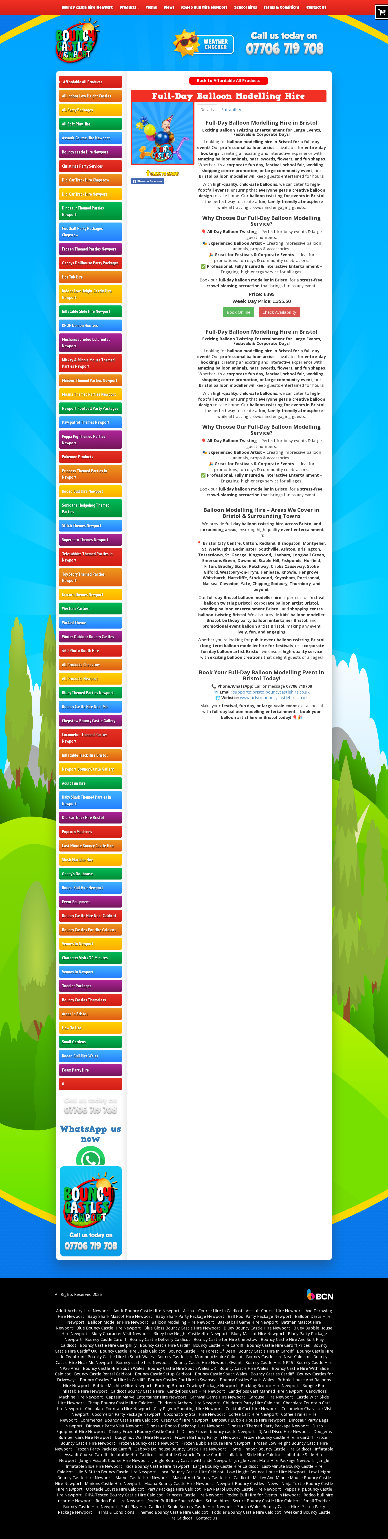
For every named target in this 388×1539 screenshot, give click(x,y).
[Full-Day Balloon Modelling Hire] (162, 133)
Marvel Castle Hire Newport (142, 1477)
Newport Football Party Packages (90, 408)
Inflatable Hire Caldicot (133, 1454)
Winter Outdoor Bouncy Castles (88, 637)
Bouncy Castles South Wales (247, 1379)
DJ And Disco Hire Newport (284, 1431)
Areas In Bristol (75, 1014)
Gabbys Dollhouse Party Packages (90, 263)
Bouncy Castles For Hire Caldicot (89, 930)
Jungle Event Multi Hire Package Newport (274, 1460)
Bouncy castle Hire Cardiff (165, 1345)
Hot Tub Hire (72, 277)
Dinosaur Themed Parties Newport (83, 211)
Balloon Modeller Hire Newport (118, 1322)
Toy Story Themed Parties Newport (83, 577)
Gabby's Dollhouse (77, 874)
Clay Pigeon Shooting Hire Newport (188, 1408)
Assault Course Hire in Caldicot (212, 1310)
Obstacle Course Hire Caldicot (115, 1489)
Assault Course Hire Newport (86, 138)
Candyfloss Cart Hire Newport (196, 1391)
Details (207, 109)
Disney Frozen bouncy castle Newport (218, 1431)
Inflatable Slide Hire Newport (86, 311)
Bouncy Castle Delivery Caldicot (160, 1339)
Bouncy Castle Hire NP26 (269, 1362)
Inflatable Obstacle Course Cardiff (191, 1454)
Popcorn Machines (77, 831)
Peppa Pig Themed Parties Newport (83, 439)
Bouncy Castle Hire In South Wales (121, 1356)
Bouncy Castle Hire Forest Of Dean (201, 1351)
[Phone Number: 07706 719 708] (285, 49)
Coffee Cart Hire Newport (253, 1414)
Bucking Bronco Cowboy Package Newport (196, 1385)
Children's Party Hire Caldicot (251, 1402)
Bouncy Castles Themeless (84, 1000)
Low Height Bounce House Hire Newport (266, 1471)
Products (128, 7)
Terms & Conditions (281, 7)
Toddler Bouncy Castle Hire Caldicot (246, 1512)
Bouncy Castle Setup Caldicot (163, 1374)
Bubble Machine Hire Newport (122, 1385)
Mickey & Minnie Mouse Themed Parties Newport (88, 363)
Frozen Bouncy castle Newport (148, 1443)
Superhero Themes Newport (85, 540)
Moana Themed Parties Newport (89, 394)
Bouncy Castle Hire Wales (243, 1368)
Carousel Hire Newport (271, 1397)
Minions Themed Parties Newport (89, 380)
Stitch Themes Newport (81, 525)
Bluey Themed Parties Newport (88, 693)
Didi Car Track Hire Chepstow (85, 180)
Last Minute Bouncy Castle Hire (88, 846)
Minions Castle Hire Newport (113, 1483)
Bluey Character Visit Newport (120, 1333)
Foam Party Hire (75, 1070)
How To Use (71, 1028)
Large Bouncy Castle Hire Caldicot (225, 1466)
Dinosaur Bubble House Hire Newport (248, 1420)
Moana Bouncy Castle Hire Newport (178, 1483)
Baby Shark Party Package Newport (190, 1316)
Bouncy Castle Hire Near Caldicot (89, 916)
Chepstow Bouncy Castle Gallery (88, 721)
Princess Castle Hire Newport (194, 1495)
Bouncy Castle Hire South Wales (113, 1368)
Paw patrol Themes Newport (86, 422)
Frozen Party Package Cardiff (103, 1449)
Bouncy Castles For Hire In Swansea (182, 1379)
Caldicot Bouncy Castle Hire (137, 1391)
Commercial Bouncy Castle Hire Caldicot (119, 1420)
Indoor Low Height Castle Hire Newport (87, 294)
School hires (245, 7)
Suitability (231, 109)
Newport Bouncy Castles (240, 1483)
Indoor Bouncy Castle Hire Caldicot (277, 1449)
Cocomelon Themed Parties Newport (85, 738)
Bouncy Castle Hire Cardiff (218, 1345)
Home (151, 7)
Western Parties (75, 608)
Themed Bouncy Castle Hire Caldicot (173, 1512)
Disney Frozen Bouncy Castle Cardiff (143, 1431)
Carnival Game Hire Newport (217, 1397)
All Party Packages (77, 110)
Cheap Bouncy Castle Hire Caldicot (121, 1402)
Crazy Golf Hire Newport (185, 1420)
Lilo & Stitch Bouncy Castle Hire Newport (116, 1471)
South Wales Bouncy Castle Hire (268, 1506)
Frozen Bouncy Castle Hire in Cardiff (278, 1437)
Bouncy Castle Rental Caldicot (103, 1374)
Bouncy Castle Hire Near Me (85, 706)
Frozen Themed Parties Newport (89, 249)
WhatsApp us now (90, 1134)
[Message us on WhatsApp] (90, 1160)
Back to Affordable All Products (228, 80)
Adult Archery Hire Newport (83, 1310)
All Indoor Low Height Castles (86, 96)
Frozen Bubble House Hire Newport (216, 1443)
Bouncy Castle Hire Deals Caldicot (132, 1351)
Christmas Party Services (82, 166)
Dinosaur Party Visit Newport (114, 1426)
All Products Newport (80, 678)
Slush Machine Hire (77, 859)
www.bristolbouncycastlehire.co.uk (274, 697)
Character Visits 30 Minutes (85, 958)
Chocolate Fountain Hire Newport (117, 1408)
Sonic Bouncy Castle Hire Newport (201, 1506)
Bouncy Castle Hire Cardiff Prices (278, 1345)
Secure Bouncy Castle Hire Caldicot (266, 1500)
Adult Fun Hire (74, 783)
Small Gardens (74, 1042)
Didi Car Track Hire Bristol (83, 817)
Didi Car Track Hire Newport (84, 194)
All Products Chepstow (81, 665)
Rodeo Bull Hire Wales (80, 1056)
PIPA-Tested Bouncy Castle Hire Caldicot (124, 1495)
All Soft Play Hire (76, 124)
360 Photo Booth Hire (80, 650)
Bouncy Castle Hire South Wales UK (182, 1368)
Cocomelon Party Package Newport (126, 1414)
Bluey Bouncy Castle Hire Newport (257, 1328)
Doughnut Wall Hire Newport (143, 1437)
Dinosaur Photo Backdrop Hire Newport (185, 1426)
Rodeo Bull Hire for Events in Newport (263, 1495)
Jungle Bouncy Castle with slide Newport (191, 1460)
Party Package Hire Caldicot (174, 1489)
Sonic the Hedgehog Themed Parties (85, 508)
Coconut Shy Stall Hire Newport (194, 1414)
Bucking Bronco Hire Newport (270, 1385)
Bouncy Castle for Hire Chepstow (225, 1339)
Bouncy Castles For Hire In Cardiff (112, 1379)
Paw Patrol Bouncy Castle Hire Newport (242, 1489)
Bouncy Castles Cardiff (272, 1374)
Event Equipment (76, 902)
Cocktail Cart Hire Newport (252, 1408)
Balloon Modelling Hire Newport (183, 1322)
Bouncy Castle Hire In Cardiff (265, 1351)
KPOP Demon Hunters (80, 325)
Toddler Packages (76, 986)
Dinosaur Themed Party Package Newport (268, 1426)
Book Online (238, 312)
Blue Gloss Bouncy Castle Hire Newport (182, 1328)
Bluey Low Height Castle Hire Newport (190, 1333)
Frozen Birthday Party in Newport (207, 1437)
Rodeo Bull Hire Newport (204, 7)
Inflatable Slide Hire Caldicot (254, 1454)
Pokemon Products (77, 457)
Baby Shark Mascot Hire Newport (120, 1316)
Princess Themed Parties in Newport (84, 474)
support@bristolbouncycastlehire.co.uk (271, 692)
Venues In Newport (77, 944)
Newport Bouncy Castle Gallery (88, 769)
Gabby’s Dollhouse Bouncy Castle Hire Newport (180, 1449)
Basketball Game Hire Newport (247, 1322)
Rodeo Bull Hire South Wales (174, 1500)
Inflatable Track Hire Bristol (85, 755)
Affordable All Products (82, 82)
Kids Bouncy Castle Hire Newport (158, 1466)
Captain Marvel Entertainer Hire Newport (146, 1397)
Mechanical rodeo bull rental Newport (86, 342)
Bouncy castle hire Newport (87, 7)
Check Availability (279, 312)
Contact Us (316, 7)
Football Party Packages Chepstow (82, 231)
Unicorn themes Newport (82, 594)
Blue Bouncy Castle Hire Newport (108, 1328)
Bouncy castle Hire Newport (85, 152)
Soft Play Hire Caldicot (142, 1506)
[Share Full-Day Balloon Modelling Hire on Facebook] (162, 181)
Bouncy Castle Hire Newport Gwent (207, 1362)
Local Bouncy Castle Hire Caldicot (191, 1471)
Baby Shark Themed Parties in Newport (86, 800)
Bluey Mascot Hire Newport (257, 1333)
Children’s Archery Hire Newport (188, 1402)
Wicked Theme (74, 622)
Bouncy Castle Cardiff (105, 1339)
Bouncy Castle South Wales (221, 1374)
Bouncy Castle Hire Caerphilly (108, 1345)
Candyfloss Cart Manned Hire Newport (265, 1391)
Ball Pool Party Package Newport (259, 1316)
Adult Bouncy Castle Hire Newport (146, 1310)
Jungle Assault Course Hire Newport (114, 1460)
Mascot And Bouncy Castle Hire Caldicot (210, 1477)
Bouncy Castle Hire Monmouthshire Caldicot (200, 1356)
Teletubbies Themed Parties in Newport (87, 557)
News (169, 7)
